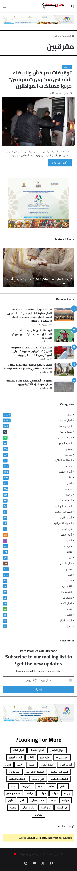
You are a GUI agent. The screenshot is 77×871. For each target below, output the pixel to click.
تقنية (69, 609)
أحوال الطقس (64, 471)
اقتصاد (68, 614)
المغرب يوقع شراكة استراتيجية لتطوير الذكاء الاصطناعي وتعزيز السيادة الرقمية (27, 366)
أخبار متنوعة (65, 420)
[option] (38, 267)
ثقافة (69, 551)
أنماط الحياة (66, 620)
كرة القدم (67, 500)
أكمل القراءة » (59, 162)
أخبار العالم (66, 534)
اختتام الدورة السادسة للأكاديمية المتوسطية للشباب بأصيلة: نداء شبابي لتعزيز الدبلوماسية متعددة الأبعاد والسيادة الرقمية (29, 315)
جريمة (67, 67)
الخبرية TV (66, 591)
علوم (69, 557)
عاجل (69, 626)
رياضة (69, 494)
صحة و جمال (65, 431)
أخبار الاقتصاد (65, 603)
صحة (69, 414)
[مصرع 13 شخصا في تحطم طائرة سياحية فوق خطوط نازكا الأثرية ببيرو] (64, 385)
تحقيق (69, 569)
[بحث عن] (72, 7)
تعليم (69, 477)
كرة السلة (66, 529)
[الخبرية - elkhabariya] (53, 6)
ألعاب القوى (66, 517)
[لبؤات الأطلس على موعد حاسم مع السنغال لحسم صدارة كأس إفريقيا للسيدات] (64, 335)
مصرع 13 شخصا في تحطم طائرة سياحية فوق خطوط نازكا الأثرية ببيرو (29, 382)
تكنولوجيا (67, 597)
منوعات (68, 546)
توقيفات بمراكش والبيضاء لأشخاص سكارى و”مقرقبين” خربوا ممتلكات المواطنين (40, 79)
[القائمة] (4, 7)
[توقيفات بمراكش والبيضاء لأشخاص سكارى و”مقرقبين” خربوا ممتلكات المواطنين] (38, 121)
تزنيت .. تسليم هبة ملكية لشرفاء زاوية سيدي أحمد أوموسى (39, 281)
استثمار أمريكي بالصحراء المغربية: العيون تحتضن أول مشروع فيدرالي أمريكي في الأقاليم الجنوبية (31, 351)
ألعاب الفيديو (65, 443)
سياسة (68, 454)
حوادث (68, 580)
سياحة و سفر (65, 437)
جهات (69, 466)
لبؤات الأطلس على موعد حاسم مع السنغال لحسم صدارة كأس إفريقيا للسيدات (31, 334)
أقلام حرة (67, 586)
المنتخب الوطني (63, 506)
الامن (69, 483)
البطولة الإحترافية (63, 523)
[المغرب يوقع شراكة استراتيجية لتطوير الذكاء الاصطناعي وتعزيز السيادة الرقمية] (64, 369)
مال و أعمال (66, 563)
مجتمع (69, 448)
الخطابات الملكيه (63, 460)
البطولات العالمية (63, 511)
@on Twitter (66, 826)
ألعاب (69, 540)
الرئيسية (67, 36)
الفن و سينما (65, 426)
